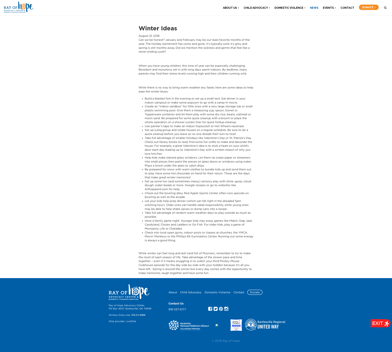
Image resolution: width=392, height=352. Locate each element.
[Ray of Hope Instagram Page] (226, 308)
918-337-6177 (177, 309)
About (172, 292)
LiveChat (131, 321)
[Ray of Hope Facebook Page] (210, 308)
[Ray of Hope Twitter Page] (216, 308)
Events (328, 7)
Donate (368, 7)
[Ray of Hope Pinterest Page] (221, 308)
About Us (230, 7)
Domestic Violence (289, 7)
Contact (347, 7)
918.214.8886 (138, 315)
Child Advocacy (256, 7)
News (314, 7)
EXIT (378, 323)
